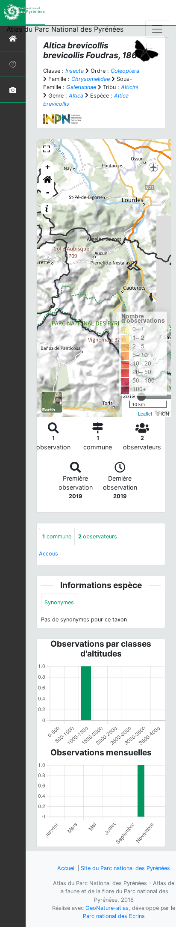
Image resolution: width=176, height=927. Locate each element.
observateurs (97, 536)
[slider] (141, 396)
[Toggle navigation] (157, 29)
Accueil (66, 868)
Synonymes (59, 602)
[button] (47, 179)
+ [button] (47, 166)
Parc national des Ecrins (114, 916)
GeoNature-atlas (107, 908)
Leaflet (145, 413)
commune (56, 536)
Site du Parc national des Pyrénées (125, 868)
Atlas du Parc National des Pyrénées (64, 29)
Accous (48, 553)
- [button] (47, 192)
